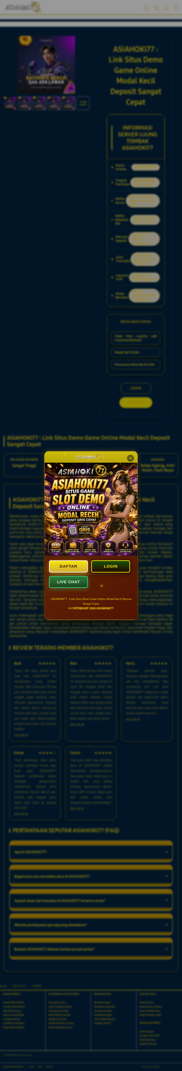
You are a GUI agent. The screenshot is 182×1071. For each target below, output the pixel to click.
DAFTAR (68, 566)
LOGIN (111, 566)
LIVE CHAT (68, 582)
